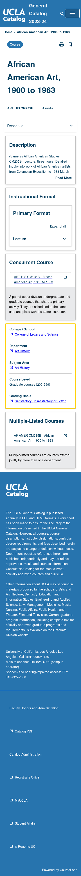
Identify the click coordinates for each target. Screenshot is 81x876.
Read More (63, 177)
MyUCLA (21, 800)
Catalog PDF (24, 731)
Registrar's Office (27, 777)
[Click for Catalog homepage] (14, 16)
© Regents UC (25, 846)
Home (8, 32)
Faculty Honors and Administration (33, 708)
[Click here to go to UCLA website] (17, 491)
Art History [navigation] (22, 351)
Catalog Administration (25, 754)
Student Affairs (25, 823)
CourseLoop (68, 869)
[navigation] (40, 279)
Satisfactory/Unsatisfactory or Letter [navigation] (40, 401)
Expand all (58, 226)
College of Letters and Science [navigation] (36, 334)
